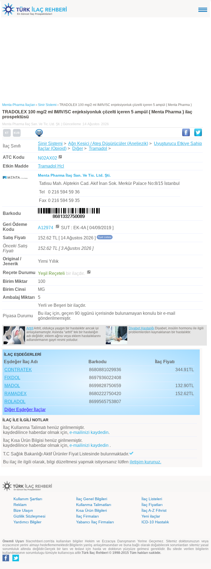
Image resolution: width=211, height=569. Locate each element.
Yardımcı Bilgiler (27, 522)
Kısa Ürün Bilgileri (91, 510)
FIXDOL (12, 377)
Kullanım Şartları (27, 499)
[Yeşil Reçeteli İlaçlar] (88, 273)
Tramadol (98, 148)
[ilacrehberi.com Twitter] (15, 560)
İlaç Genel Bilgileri (91, 499)
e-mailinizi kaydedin (89, 432)
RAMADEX (15, 393)
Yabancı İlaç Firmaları (95, 522)
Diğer (77, 148)
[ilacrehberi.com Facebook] (5, 560)
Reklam (20, 504)
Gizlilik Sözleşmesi (29, 516)
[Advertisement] (105, 58)
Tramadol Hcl (51, 166)
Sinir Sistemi (50, 143)
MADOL (12, 385)
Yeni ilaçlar (150, 516)
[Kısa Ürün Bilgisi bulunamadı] (17, 136)
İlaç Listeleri (151, 499)
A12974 (46, 227)
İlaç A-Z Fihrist (153, 510)
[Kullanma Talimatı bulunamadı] (7, 136)
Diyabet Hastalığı (141, 328)
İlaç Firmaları (87, 516)
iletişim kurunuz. (145, 461)
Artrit (29, 328)
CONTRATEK (18, 369)
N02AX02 (47, 158)
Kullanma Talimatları (93, 504)
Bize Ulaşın (23, 510)
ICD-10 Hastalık (155, 522)
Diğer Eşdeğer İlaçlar (25, 409)
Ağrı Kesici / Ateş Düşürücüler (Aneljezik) (108, 143)
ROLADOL (15, 401)
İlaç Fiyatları (152, 504)
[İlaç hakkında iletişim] (39, 136)
